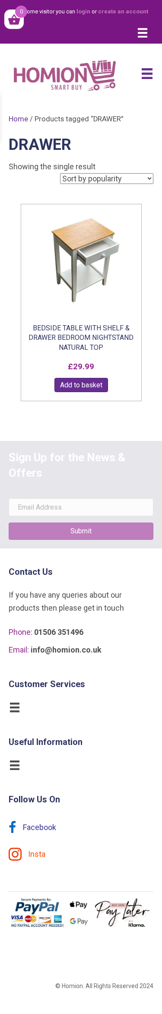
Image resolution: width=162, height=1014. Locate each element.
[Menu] (142, 33)
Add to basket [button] (81, 385)
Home (18, 119)
